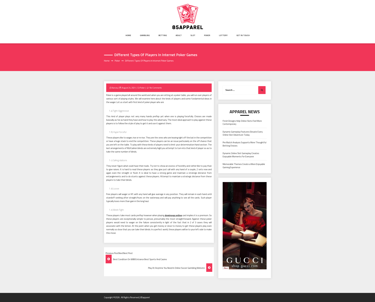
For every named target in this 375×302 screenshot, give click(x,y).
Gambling (145, 35)
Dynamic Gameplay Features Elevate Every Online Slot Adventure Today (243, 133)
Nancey (115, 87)
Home (128, 35)
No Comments (156, 87)
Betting (162, 35)
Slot (192, 35)
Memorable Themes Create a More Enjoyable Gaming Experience (244, 165)
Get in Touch (243, 35)
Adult (179, 35)
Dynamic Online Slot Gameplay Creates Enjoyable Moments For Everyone (241, 155)
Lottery (223, 35)
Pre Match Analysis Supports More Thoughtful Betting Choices (244, 144)
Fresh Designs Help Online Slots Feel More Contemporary (242, 122)
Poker (207, 35)
